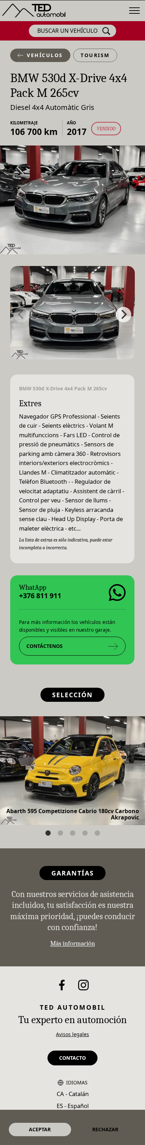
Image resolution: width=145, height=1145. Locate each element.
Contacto (72, 1057)
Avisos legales (72, 1034)
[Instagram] (83, 985)
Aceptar (40, 1129)
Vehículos (45, 55)
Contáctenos (44, 645)
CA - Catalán (73, 1094)
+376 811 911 (40, 595)
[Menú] (134, 10)
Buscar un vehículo (67, 31)
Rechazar (105, 1129)
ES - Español (73, 1106)
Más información (72, 943)
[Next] (123, 314)
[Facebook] (62, 985)
